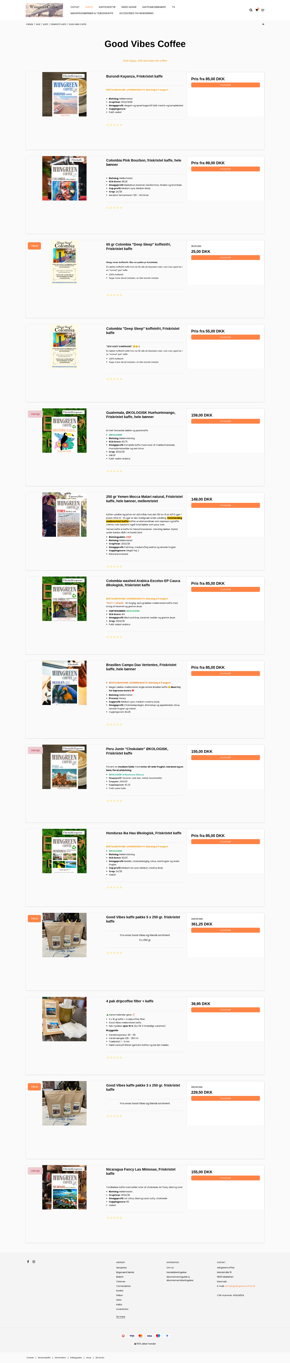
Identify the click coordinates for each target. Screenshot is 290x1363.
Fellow (119, 1295)
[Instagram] (35, 1262)
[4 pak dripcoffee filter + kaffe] (64, 1036)
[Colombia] (64, 363)
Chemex (120, 1281)
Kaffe (89, 7)
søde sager (128, 7)
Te (173, 7)
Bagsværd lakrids (125, 1272)
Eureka (119, 1290)
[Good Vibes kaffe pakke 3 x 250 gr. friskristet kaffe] (64, 1120)
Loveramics (122, 1309)
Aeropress (121, 1267)
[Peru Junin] (64, 783)
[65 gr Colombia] (64, 279)
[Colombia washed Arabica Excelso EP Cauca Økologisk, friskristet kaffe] (64, 615)
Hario (119, 1299)
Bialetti (119, 1276)
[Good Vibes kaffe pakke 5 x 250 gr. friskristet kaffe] (64, 952)
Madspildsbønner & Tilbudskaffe (92, 13)
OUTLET (75, 7)
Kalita (119, 1304)
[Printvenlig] (263, 24)
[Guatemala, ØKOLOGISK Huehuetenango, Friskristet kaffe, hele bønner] (64, 447)
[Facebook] (29, 1262)
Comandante (123, 1286)
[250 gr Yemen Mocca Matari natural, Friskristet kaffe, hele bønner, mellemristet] (64, 531)
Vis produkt (225, 85)
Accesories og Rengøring (136, 13)
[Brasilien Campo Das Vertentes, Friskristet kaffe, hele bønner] (64, 699)
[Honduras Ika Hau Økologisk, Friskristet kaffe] (64, 867)
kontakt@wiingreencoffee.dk (240, 1286)
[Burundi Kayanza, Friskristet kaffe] (64, 111)
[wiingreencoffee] (44, 10)
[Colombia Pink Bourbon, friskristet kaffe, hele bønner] (64, 195)
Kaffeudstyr (107, 7)
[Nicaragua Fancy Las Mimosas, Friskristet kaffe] (64, 1204)
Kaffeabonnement (154, 7)
